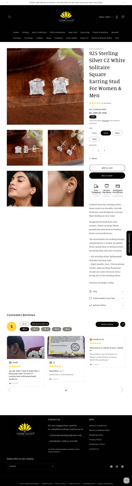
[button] (10, 17)
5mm (106, 133)
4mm (96, 133)
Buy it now (107, 175)
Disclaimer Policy (97, 444)
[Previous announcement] (7, 2)
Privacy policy (60, 483)
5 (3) (24, 329)
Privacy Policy (95, 439)
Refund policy (47, 483)
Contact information (105, 483)
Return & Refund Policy (99, 430)
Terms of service (74, 483)
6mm (117, 133)
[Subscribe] (52, 466)
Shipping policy (89, 483)
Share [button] (94, 158)
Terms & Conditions (98, 425)
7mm (94, 139)
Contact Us (94, 449)
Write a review (107, 324)
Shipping (105, 121)
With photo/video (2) (40, 324)
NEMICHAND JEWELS (31, 483)
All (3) (24, 324)
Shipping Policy (96, 435)
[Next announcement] (124, 2)
